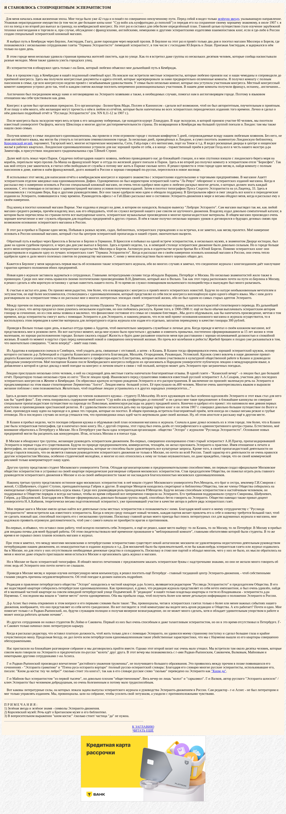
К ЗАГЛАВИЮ (143, 727)
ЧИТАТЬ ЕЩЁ (143, 730)
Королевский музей (18, 143)
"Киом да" (218, 671)
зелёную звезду (228, 19)
